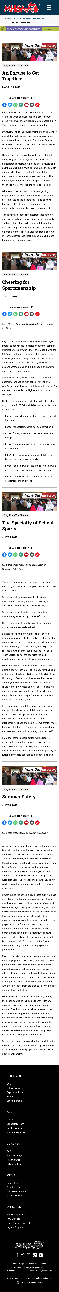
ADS (9, 1112)
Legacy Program (15, 1227)
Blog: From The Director (32, 19)
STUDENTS (14, 1076)
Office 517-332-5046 (15, 1271)
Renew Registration (17, 1214)
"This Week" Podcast (17, 1191)
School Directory (15, 1124)
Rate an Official (14, 1164)
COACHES (13, 1143)
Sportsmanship (14, 1100)
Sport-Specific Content (18, 1223)
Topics (15, 19)
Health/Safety (14, 1159)
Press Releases (14, 1195)
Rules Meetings (14, 1155)
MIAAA (10, 1119)
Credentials (12, 1183)
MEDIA (11, 1175)
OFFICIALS (14, 1207)
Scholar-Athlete (15, 1088)
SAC (9, 1083)
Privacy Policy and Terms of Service (38, 1278)
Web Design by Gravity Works (32, 1282)
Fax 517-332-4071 (30, 1271)
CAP (9, 1151)
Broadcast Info (14, 1187)
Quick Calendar (14, 1128)
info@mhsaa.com (45, 1271)
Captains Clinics (15, 1092)
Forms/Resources (16, 1132)
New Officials (13, 1218)
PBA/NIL (11, 1096)
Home (7, 19)
